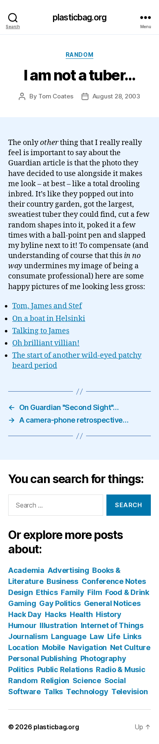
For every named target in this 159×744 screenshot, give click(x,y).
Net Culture (130, 647)
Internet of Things (112, 625)
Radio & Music (121, 669)
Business (62, 581)
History (108, 614)
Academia (26, 570)
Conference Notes (114, 581)
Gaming (22, 603)
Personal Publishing (42, 658)
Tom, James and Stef (47, 306)
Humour (22, 625)
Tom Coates (55, 96)
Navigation (87, 647)
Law (97, 636)
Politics (21, 669)
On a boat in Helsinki (48, 318)
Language (68, 636)
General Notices (112, 603)
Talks (53, 691)
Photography (103, 658)
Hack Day (25, 614)
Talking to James (40, 331)
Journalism (28, 636)
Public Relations (65, 669)
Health (81, 614)
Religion (55, 680)
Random (79, 54)
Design (20, 592)
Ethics (46, 592)
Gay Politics (60, 603)
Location (23, 647)
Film (94, 592)
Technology (87, 691)
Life (113, 636)
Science (87, 680)
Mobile (53, 647)
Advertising (68, 570)
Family (72, 592)
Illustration (58, 625)
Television (129, 691)
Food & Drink (127, 592)
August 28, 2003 (116, 96)
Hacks (56, 614)
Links (132, 636)
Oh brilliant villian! (46, 343)
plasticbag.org (79, 17)
